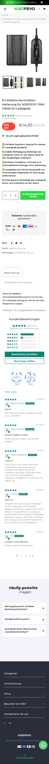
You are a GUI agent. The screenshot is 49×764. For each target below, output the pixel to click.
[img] (10, 399)
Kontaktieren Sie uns (24, 252)
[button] (43, 48)
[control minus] (4, 195)
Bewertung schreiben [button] (24, 354)
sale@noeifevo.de (17, 248)
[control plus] (16, 195)
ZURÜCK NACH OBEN (24, 758)
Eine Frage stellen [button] (24, 361)
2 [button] (21, 556)
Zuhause (4, 15)
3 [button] (25, 556)
